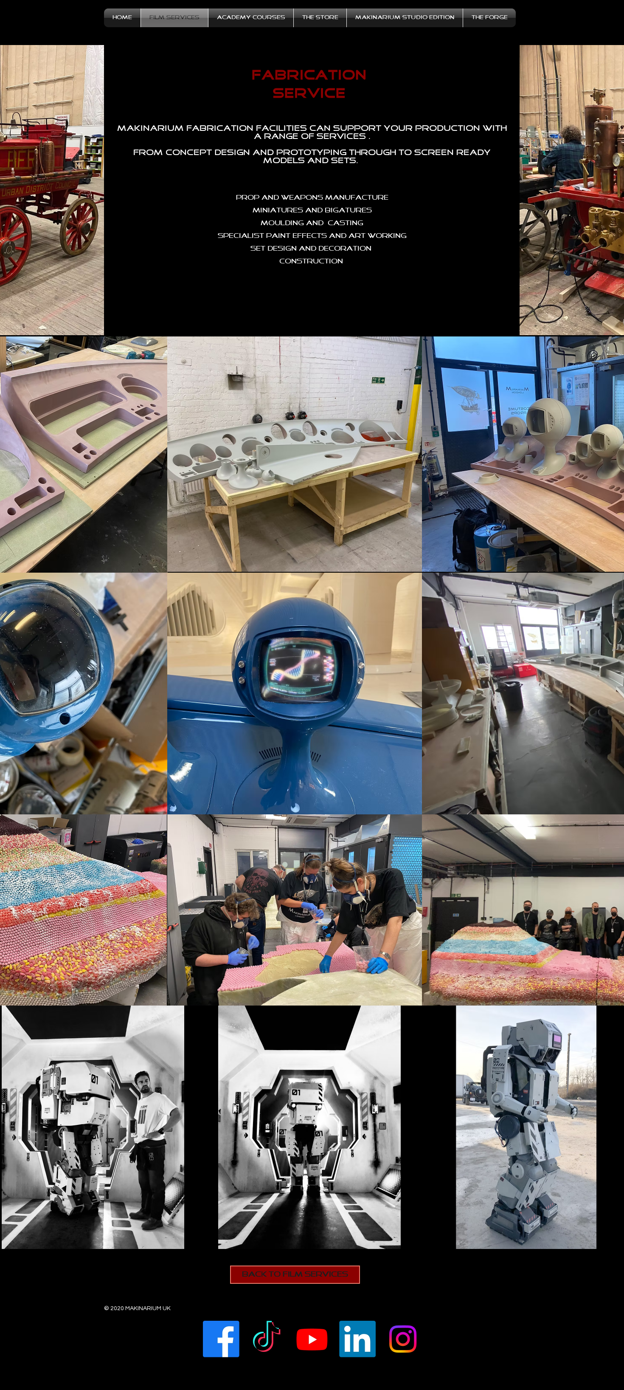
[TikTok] (266, 1341)
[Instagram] (403, 1341)
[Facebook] (221, 1341)
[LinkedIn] (357, 1341)
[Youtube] (312, 1341)
